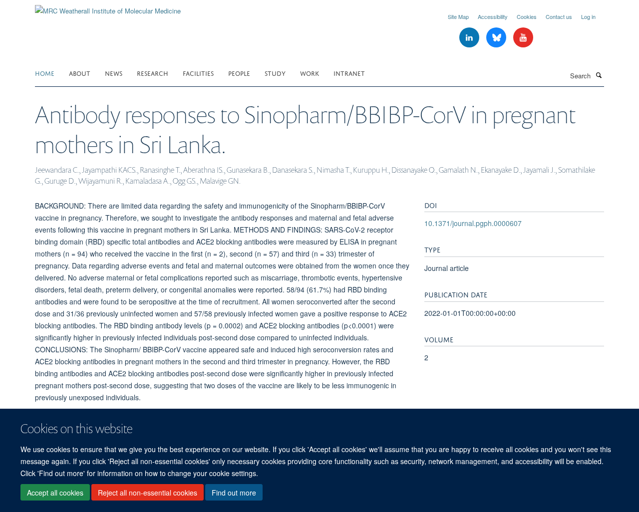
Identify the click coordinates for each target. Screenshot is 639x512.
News (113, 72)
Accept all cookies (55, 493)
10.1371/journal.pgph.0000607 (473, 223)
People (239, 72)
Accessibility (493, 16)
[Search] (598, 74)
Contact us (559, 16)
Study (275, 72)
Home (44, 72)
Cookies (527, 16)
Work (309, 72)
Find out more (234, 493)
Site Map (458, 16)
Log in (588, 16)
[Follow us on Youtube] (523, 37)
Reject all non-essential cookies (147, 493)
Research (152, 72)
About (79, 72)
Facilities (198, 72)
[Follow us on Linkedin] (470, 37)
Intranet (349, 72)
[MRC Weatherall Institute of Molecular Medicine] (108, 7)
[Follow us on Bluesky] (497, 37)
